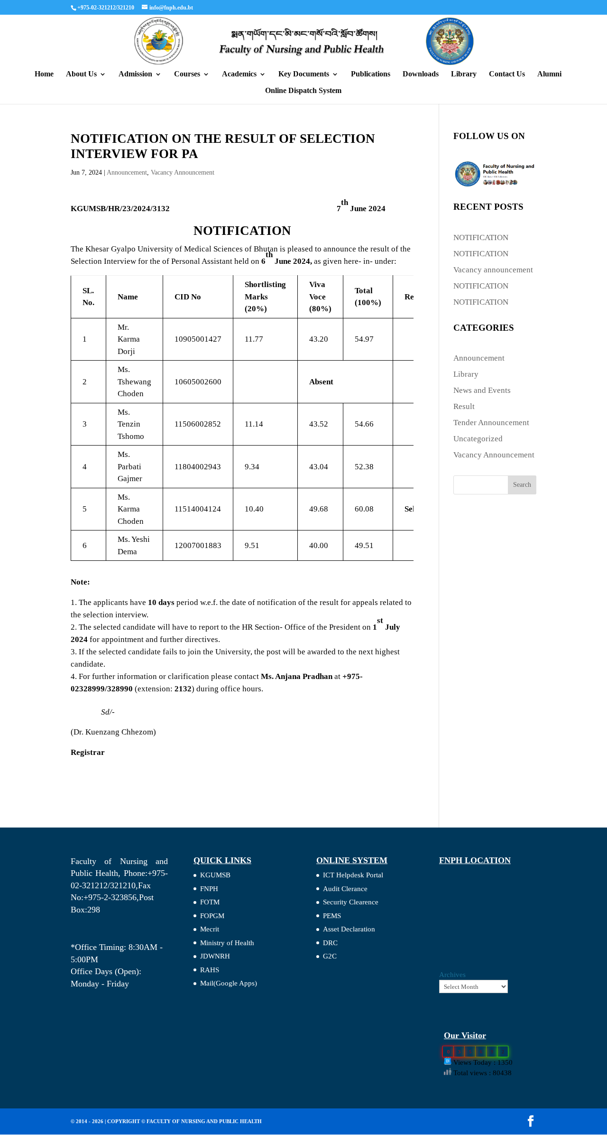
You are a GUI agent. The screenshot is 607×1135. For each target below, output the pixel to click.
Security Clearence (350, 902)
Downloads (421, 74)
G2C (330, 956)
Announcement (127, 172)
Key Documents (303, 74)
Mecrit (209, 929)
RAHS (209, 970)
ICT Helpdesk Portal (353, 875)
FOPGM (212, 916)
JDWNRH (215, 956)
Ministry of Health (227, 943)
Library (464, 74)
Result (464, 406)
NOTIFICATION (480, 237)
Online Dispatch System (303, 90)
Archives (452, 974)
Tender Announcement (491, 422)
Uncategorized (478, 438)
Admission (135, 74)
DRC (330, 943)
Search (522, 484)
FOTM (210, 902)
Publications (370, 74)
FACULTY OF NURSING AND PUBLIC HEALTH (204, 1121)
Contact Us (507, 74)
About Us (81, 74)
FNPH (209, 889)
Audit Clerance (345, 889)
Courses (187, 74)
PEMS (332, 916)
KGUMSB (215, 875)
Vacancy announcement (493, 269)
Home (44, 74)
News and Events (482, 390)
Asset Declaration (349, 929)
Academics (239, 74)
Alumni (549, 74)
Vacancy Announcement (182, 172)
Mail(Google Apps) (228, 983)
